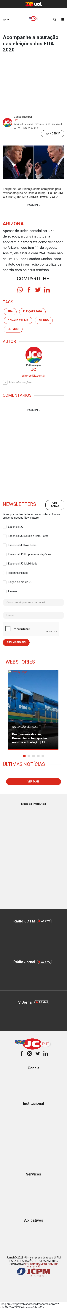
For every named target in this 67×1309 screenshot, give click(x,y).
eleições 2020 (32, 311)
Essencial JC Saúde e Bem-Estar (28, 536)
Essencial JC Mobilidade (22, 563)
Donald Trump (18, 320)
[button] (24, 756)
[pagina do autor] (33, 354)
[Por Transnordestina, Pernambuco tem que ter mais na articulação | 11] (33, 710)
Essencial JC (16, 526)
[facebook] (29, 289)
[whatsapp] (20, 289)
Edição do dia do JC (20, 582)
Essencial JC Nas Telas (22, 545)
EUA (10, 311)
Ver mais (33, 781)
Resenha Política (18, 572)
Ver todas (54, 505)
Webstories (20, 662)
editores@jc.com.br (33, 375)
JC (16, 120)
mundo (44, 320)
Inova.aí (12, 591)
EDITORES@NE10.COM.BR (41, 1264)
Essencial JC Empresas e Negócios (29, 554)
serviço (13, 329)
